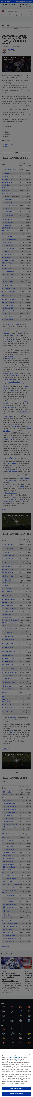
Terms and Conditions (14, 1057)
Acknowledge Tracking (16, 1093)
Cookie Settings (17, 1085)
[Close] (31, 1051)
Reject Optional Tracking (16, 1088)
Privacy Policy (14, 1061)
